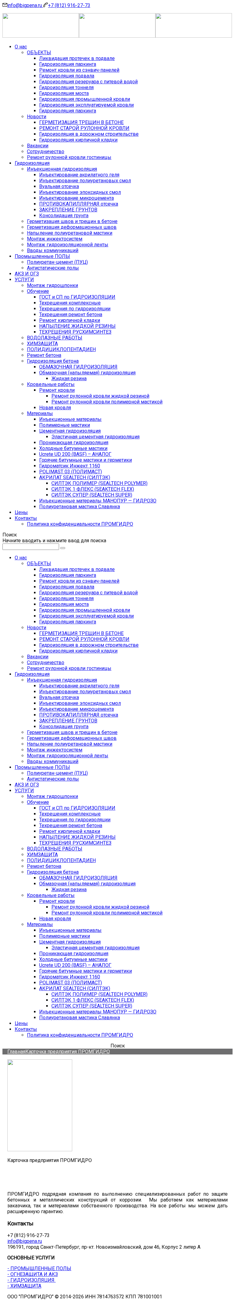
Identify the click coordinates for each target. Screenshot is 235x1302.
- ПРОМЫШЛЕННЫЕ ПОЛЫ (39, 1268)
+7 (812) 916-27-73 (69, 5)
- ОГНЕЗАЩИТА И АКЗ (32, 1274)
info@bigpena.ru (25, 5)
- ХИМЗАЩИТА (24, 1286)
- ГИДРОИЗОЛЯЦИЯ (31, 1280)
